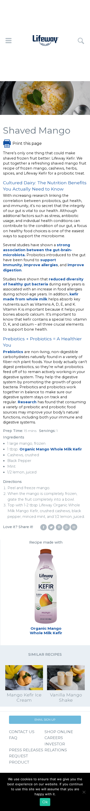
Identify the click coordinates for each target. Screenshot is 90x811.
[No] (83, 792)
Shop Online (58, 731)
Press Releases (26, 750)
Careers (53, 737)
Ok (45, 802)
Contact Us (21, 731)
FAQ (13, 737)
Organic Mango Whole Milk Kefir (51, 449)
